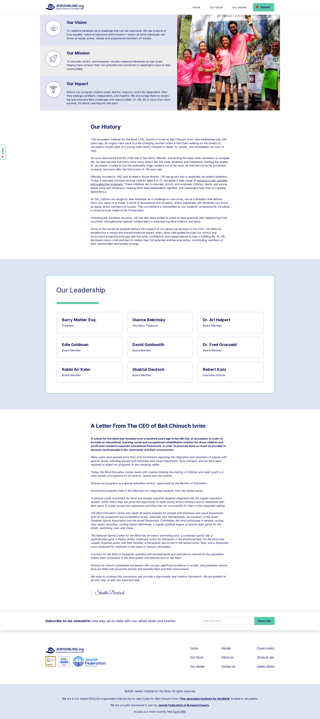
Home (196, 7)
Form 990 (179, 711)
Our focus (216, 7)
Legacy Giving (265, 666)
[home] (64, 7)
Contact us (228, 666)
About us (227, 657)
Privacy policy (266, 648)
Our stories (239, 7)
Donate (226, 648)
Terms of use (265, 657)
